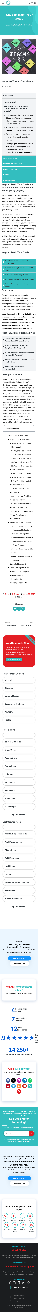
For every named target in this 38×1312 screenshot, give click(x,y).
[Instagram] (19, 1080)
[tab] (19, 95)
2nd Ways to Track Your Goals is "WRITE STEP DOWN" (22, 455)
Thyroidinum (10, 766)
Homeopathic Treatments (23, 538)
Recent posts (16, 579)
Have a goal (16, 447)
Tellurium (9, 774)
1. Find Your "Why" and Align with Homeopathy (22, 481)
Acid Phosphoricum (13, 842)
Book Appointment (19, 1295)
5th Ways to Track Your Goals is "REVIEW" (22, 466)
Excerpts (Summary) (18, 564)
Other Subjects (17, 575)
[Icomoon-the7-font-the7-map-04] (30, 1086)
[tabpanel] (19, 127)
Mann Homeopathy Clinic (20, 568)
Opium (8, 874)
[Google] (19, 1086)
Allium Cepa (10, 850)
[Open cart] (35, 3)
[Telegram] (13, 1086)
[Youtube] (24, 1086)
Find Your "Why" (18, 485)
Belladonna (10, 890)
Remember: (15, 519)
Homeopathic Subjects (20, 571)
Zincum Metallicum (13, 742)
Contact (19, 1302)
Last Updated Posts (19, 583)
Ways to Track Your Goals (18, 436)
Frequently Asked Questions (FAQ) (21, 522)
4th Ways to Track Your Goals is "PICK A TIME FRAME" (22, 462)
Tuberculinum (11, 758)
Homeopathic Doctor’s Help (23, 530)
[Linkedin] (24, 1080)
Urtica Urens (10, 750)
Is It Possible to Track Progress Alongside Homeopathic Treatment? (22, 541)
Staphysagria (10, 807)
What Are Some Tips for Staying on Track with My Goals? (22, 549)
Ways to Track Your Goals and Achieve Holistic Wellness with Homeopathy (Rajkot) (22, 473)
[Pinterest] (8, 1086)
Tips (14, 553)
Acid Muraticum (12, 858)
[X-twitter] (13, 1080)
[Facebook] (8, 1080)
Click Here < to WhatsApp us (19, 1266)
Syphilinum (10, 782)
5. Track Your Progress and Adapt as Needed (22, 511)
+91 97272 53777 (19, 1250)
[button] (15, 609)
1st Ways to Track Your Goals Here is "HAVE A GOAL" (22, 451)
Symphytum (10, 790)
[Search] (19, 1091)
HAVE (22, 108)
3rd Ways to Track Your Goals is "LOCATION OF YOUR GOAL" (22, 458)
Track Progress (19, 545)
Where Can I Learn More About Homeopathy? (22, 556)
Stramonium (10, 798)
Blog (7, 594)
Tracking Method (18, 500)
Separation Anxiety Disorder (17, 882)
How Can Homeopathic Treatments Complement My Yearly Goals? (22, 534)
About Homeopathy (20, 560)
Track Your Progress (19, 515)
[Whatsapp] (30, 1080)
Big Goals (15, 492)
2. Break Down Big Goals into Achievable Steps (22, 488)
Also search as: (17, 470)
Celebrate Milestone (19, 507)
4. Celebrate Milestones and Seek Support (22, 504)
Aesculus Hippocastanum (16, 834)
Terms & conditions (19, 1298)
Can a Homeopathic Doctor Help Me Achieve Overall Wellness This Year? (22, 526)
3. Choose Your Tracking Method (22, 496)
